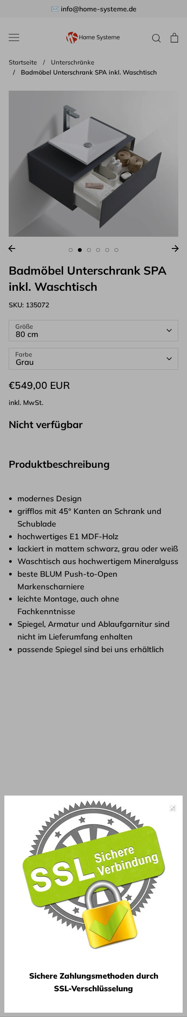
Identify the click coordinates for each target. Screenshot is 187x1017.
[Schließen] (171, 806)
